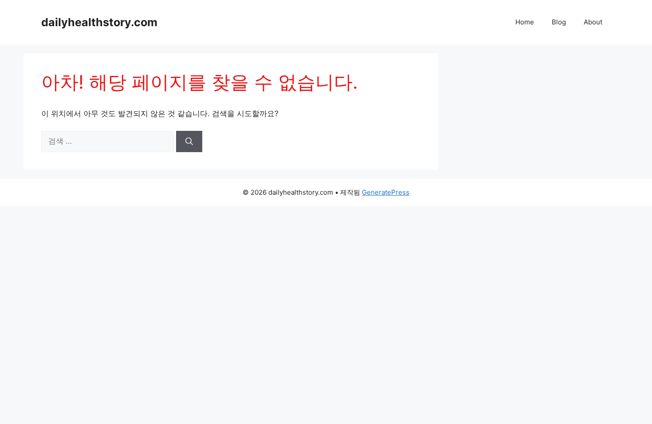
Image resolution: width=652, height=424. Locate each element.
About (593, 22)
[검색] (189, 141)
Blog (559, 22)
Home (524, 22)
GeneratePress (385, 192)
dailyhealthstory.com (99, 22)
